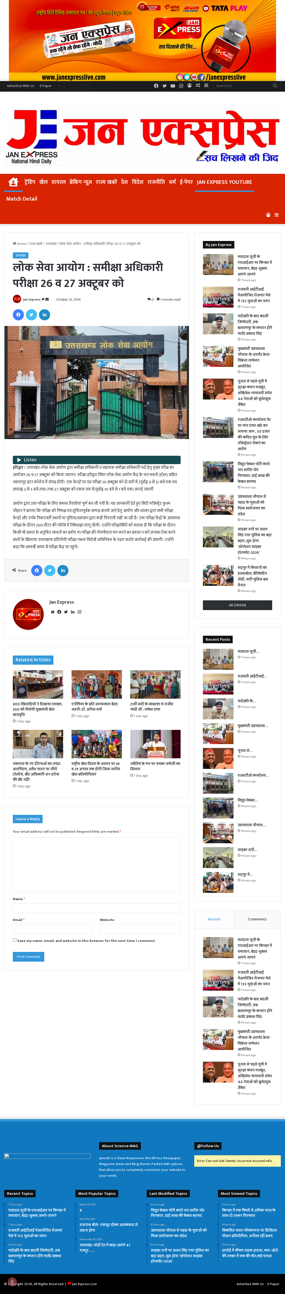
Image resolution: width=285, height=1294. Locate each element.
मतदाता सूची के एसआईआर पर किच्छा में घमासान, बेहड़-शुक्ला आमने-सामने (255, 265)
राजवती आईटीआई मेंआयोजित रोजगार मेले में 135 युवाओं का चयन (254, 295)
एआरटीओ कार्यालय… (253, 775)
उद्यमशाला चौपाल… (252, 825)
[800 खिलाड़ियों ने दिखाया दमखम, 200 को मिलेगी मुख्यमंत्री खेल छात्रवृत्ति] (38, 684)
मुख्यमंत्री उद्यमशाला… (253, 726)
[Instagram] (79, 612)
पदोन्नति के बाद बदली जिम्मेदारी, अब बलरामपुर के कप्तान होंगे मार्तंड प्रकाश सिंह (255, 325)
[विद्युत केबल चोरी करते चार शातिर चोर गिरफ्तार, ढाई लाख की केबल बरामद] (218, 471)
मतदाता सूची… (248, 651)
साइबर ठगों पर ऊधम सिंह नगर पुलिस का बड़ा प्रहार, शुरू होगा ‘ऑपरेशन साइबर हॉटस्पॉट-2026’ (255, 541)
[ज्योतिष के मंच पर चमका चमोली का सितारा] (155, 744)
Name (19, 899)
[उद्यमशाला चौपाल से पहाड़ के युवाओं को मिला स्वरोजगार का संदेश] (218, 504)
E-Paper (46, 86)
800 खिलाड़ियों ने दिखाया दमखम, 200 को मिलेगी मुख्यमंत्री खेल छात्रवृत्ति (37, 709)
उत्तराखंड (50, 244)
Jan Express (32, 299)
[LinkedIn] (44, 314)
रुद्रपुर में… (245, 874)
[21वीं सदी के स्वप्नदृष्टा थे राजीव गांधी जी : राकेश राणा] (155, 684)
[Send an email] (47, 299)
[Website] (52, 612)
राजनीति (156, 182)
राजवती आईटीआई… (252, 676)
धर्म (172, 182)
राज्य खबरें (106, 182)
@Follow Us (208, 1145)
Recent (214, 919)
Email (18, 920)
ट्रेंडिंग (29, 182)
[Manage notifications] (12, 1281)
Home (21, 244)
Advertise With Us (20, 86)
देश (124, 182)
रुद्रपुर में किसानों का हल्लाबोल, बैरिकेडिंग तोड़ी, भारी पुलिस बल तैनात (253, 576)
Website (107, 920)
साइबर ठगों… (247, 850)
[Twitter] (31, 314)
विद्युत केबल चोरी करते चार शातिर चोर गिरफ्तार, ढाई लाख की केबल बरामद (254, 473)
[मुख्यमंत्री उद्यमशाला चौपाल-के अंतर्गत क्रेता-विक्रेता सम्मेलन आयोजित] (218, 356)
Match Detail (21, 199)
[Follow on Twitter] (43, 299)
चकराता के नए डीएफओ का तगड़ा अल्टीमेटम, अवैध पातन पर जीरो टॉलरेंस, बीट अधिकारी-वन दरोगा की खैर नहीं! (36, 772)
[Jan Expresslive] (142, 134)
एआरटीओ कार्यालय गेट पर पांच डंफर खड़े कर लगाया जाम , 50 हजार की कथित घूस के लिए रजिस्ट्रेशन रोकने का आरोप (254, 434)
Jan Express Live (84, 1284)
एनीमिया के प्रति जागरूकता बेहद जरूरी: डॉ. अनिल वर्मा (95, 707)
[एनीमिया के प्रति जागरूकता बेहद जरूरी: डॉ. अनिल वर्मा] (97, 684)
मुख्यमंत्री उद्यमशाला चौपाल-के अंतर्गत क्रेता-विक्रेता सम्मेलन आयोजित (254, 357)
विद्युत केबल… (248, 800)
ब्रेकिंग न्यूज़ (81, 182)
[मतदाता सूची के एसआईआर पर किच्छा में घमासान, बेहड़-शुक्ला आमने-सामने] (218, 264)
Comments (257, 919)
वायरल (58, 182)
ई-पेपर (186, 182)
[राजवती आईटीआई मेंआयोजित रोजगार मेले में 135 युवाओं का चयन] (218, 297)
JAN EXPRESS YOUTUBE (224, 182)
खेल (43, 182)
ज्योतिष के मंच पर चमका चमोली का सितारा (155, 766)
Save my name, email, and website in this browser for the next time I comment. (86, 941)
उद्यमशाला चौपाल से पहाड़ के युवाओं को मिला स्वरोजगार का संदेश (252, 505)
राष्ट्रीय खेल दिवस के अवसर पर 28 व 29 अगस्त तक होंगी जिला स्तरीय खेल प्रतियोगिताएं (96, 769)
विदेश (138, 182)
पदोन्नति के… (247, 701)
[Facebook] (18, 314)
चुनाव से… (245, 750)
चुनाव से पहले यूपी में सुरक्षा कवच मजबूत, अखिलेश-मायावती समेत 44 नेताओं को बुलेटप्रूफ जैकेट (255, 393)
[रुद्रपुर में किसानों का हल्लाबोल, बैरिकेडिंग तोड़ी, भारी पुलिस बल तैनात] (218, 575)
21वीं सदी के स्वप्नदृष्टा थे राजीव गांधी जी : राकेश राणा (151, 707)
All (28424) (237, 605)
